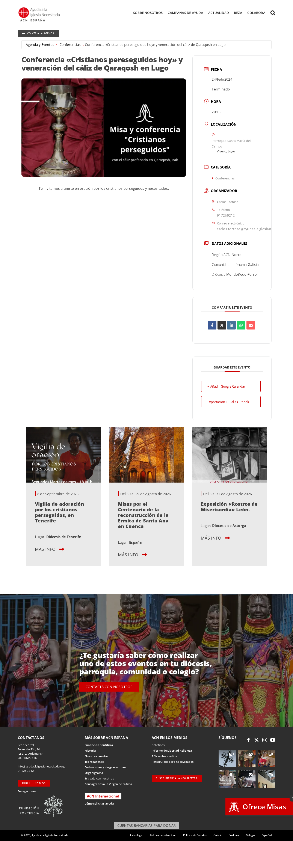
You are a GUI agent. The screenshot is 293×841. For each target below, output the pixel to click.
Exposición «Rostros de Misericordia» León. (229, 506)
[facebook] (248, 740)
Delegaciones (27, 791)
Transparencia (95, 762)
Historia (90, 750)
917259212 (226, 215)
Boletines (158, 745)
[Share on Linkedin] (231, 325)
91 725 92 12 (26, 771)
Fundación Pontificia (99, 745)
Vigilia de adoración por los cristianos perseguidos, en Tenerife (59, 512)
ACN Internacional (103, 796)
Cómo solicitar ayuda (99, 803)
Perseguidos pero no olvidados (173, 762)
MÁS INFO (45, 549)
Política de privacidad (163, 835)
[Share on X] (221, 325)
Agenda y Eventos (40, 44)
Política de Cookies (195, 835)
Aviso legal (136, 835)
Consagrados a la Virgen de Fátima (108, 784)
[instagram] (264, 740)
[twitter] (256, 740)
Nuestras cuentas (96, 756)
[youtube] (272, 740)
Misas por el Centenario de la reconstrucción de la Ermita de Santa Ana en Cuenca (143, 514)
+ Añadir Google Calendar (226, 386)
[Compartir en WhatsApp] (241, 325)
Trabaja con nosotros (99, 778)
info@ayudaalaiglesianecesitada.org (41, 766)
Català (217, 835)
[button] (272, 12)
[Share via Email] (250, 325)
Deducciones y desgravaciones (105, 767)
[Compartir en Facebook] (212, 325)
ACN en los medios (164, 756)
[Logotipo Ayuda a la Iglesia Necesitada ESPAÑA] (39, 8)
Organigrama (94, 773)
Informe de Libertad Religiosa (172, 750)
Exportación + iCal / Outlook (228, 402)
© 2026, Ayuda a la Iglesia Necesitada (44, 835)
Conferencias (70, 44)
